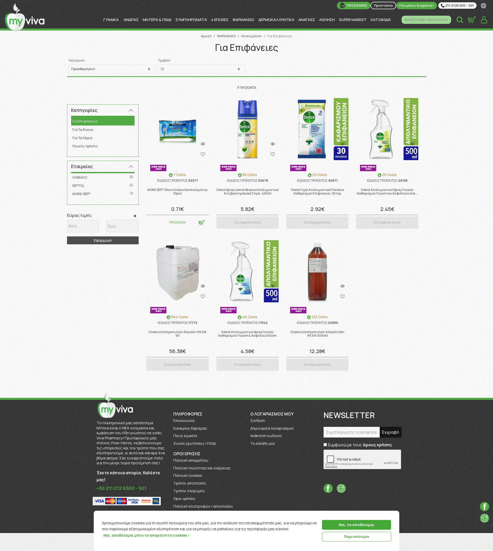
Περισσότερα (356, 536)
